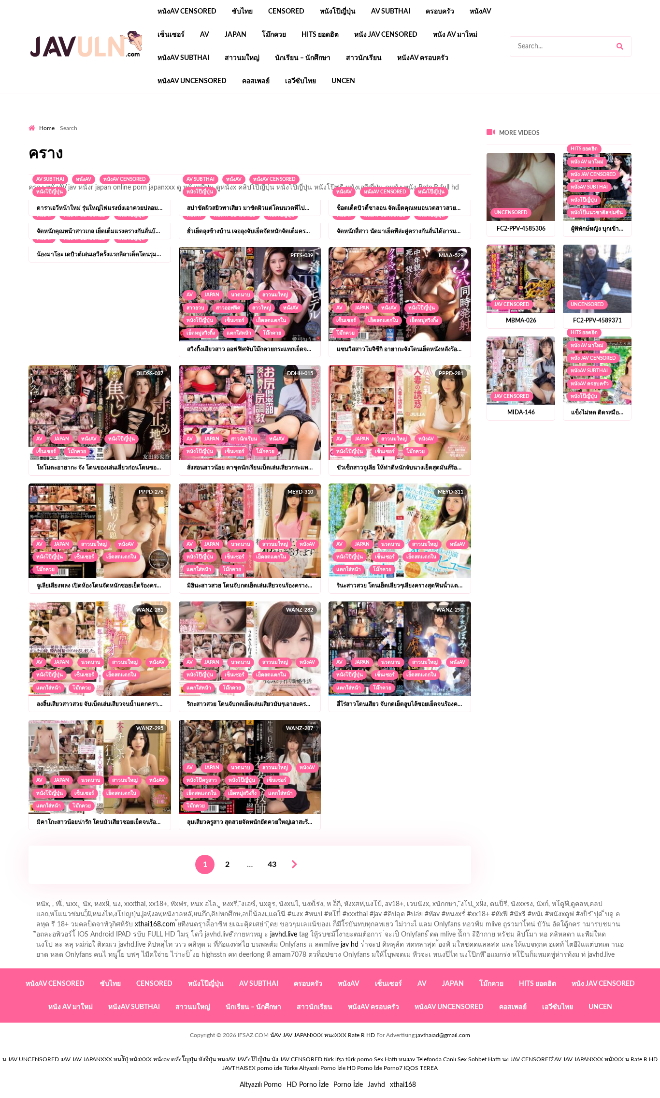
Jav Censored (512, 304)
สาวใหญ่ (261, 308)
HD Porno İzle (308, 1085)
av (204, 34)
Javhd (376, 1085)
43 (272, 864)
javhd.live (283, 934)
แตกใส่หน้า (239, 333)
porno (37, 121)
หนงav (407, 1059)
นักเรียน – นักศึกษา (302, 58)
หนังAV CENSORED (187, 11)
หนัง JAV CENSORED (385, 34)
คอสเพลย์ (256, 81)
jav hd (350, 944)
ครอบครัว (440, 11)
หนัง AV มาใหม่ (455, 34)
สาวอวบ (195, 308)
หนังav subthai (183, 58)
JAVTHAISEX (239, 1068)
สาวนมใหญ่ (242, 58)
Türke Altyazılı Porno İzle (314, 1068)
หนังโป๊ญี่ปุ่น (338, 11)
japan (235, 34)
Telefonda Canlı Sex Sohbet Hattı (458, 1059)
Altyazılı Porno (261, 1085)
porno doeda (98, 121)
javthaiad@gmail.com (443, 1035)
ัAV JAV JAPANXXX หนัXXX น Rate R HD (606, 1059)
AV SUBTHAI (390, 11)
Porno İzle (348, 1085)
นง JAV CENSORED (527, 1059)
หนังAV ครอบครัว (422, 58)
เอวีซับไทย (300, 81)
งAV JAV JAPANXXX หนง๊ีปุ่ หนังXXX (106, 1059)
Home (47, 128)
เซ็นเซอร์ (171, 34)
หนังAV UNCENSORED (192, 81)
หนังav (480, 11)
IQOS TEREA (421, 1068)
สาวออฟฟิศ (228, 308)
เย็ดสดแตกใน (271, 320)
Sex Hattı (385, 1059)
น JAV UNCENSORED (30, 1059)
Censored (286, 11)
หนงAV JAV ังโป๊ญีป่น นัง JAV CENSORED (269, 1059)
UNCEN (343, 81)
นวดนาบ (240, 295)
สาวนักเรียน (364, 58)
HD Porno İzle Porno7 (374, 1068)
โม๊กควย (274, 34)
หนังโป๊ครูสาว (202, 780)
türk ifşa (334, 1059)
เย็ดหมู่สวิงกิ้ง (201, 333)
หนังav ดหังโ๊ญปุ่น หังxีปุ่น (184, 1059)
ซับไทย (242, 11)
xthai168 (403, 1085)
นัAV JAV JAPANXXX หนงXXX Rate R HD (322, 1035)
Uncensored (511, 212)
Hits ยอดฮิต (320, 34)
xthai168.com (155, 924)
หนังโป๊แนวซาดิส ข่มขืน (597, 212)
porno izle (62, 121)
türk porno (359, 1059)
